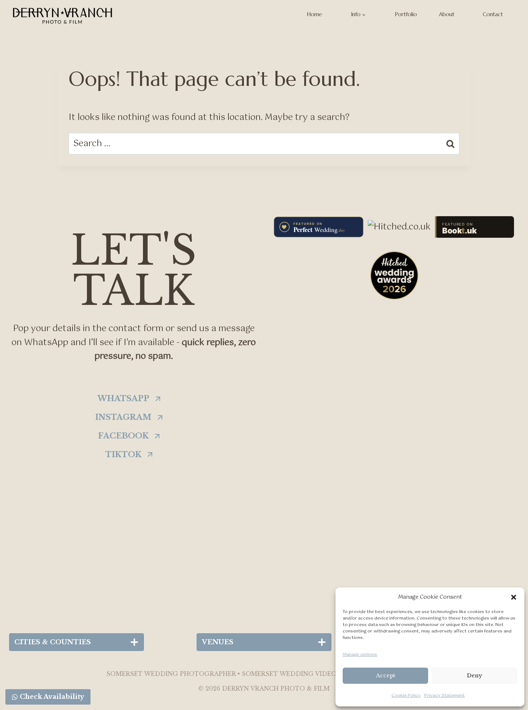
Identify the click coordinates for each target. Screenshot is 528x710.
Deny (474, 675)
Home (314, 14)
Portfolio (406, 14)
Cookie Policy (406, 695)
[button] (513, 597)
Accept (385, 675)
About (446, 14)
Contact (493, 14)
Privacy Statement (444, 695)
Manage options (360, 654)
